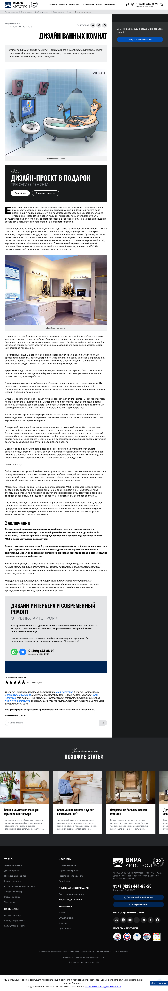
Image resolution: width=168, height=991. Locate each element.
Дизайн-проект (11, 870)
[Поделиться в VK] (92, 25)
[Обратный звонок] (132, 4)
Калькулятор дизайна (14, 920)
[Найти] (103, 723)
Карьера (63, 923)
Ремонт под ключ (12, 881)
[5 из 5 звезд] (24, 682)
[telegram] (144, 920)
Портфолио (88, 4)
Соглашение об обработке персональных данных (84, 957)
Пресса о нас (65, 928)
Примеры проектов (45, 193)
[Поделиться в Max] (104, 25)
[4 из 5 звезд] (19, 682)
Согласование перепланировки (19, 886)
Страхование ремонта (70, 870)
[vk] (116, 920)
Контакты (63, 912)
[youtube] (130, 920)
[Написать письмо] (127, 4)
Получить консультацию (140, 39)
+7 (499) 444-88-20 (135, 886)
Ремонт (62, 4)
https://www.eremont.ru (17, 700)
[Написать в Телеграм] (22, 652)
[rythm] (151, 920)
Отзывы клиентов (67, 865)
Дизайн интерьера (13, 865)
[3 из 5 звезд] (15, 682)
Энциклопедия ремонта (70, 899)
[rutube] (123, 920)
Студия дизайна (67, 918)
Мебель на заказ (12, 897)
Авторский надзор (13, 891)
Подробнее (20, 193)
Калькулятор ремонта (14, 926)
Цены (98, 4)
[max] (157, 920)
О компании (110, 4)
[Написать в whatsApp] (14, 652)
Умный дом (74, 4)
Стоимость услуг (12, 915)
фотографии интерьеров (18, 695)
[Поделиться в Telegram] (98, 25)
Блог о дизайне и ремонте (71, 894)
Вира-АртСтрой (64, 692)
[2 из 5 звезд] (11, 682)
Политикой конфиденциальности (103, 986)
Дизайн (52, 4)
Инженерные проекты (15, 876)
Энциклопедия (12, 23)
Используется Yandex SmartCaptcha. (84, 962)
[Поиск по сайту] (161, 4)
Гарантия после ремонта (71, 876)
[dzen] (137, 920)
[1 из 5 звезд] (7, 682)
